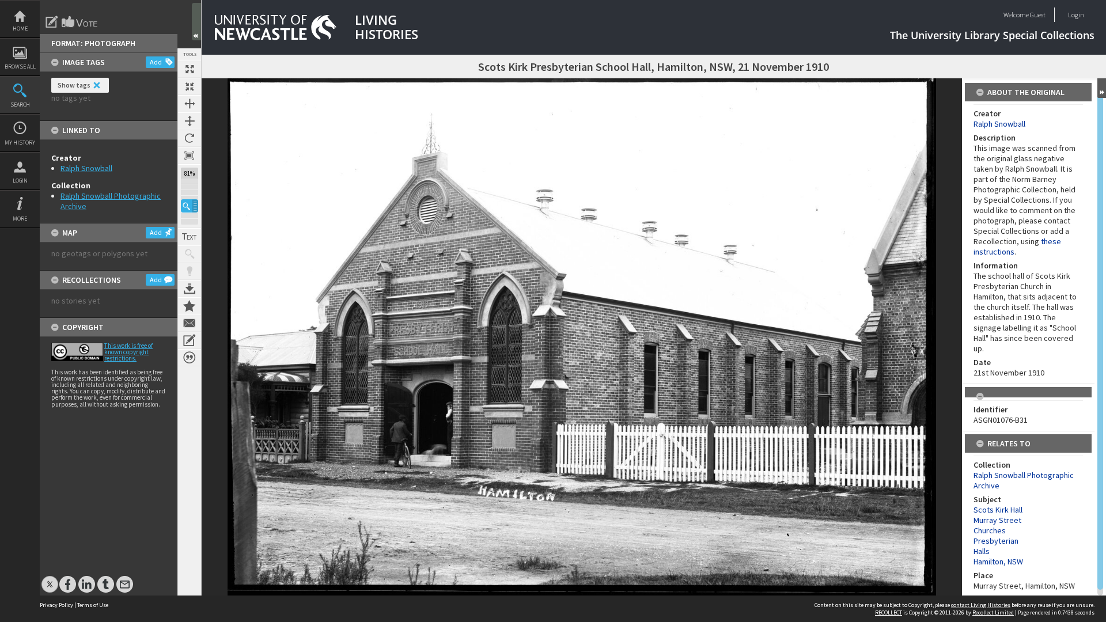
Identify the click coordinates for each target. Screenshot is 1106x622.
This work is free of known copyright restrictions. (128, 352)
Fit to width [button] (189, 103)
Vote (80, 22)
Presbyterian (996, 541)
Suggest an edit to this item (52, 22)
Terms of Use (92, 605)
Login (20, 180)
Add (156, 62)
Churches (990, 530)
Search (20, 104)
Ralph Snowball (86, 168)
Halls (982, 551)
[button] (189, 206)
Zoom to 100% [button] (189, 155)
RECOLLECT (888, 612)
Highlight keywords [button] (189, 271)
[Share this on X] (49, 578)
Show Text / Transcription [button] (189, 236)
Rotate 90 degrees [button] (189, 138)
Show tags (74, 85)
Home (20, 28)
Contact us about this (189, 323)
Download (189, 288)
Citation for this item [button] (189, 357)
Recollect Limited (993, 612)
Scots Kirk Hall (998, 510)
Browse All (20, 66)
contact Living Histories (980, 605)
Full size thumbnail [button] (189, 69)
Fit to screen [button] (189, 86)
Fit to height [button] (189, 121)
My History (20, 142)
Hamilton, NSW (998, 561)
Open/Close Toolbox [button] (196, 21)
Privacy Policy (56, 605)
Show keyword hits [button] (189, 254)
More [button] (20, 218)
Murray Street (997, 520)
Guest (1038, 14)
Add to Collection (189, 305)
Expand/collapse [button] (1101, 88)
